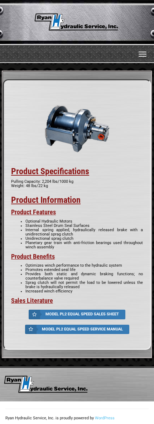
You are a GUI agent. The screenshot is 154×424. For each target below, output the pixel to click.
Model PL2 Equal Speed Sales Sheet (82, 314)
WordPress (105, 418)
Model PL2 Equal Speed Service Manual (82, 329)
